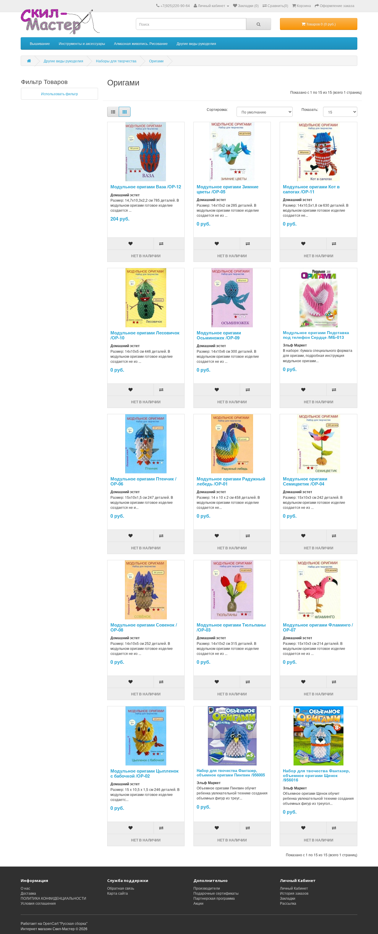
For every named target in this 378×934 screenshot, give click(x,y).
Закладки (287, 898)
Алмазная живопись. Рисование (141, 43)
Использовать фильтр (59, 93)
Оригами (156, 60)
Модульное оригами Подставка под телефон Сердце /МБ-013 (316, 334)
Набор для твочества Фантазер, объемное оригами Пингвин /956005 (231, 772)
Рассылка (288, 903)
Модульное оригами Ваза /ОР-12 (145, 186)
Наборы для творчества (116, 60)
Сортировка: (217, 109)
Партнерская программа (214, 898)
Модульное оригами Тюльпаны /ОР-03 (231, 627)
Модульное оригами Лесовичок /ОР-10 (145, 335)
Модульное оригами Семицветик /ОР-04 (305, 481)
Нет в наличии (146, 255)
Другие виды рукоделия (196, 43)
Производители (206, 888)
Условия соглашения (38, 903)
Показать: (308, 109)
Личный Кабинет (294, 888)
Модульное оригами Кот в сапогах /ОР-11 (311, 189)
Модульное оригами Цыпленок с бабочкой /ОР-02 (144, 773)
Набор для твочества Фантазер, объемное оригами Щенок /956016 (316, 775)
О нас (25, 888)
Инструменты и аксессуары (82, 43)
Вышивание (40, 43)
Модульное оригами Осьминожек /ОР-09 (219, 335)
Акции (198, 903)
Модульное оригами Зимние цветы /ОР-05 (227, 189)
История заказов (294, 893)
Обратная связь (120, 888)
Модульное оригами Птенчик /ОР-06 (143, 481)
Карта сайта (117, 893)
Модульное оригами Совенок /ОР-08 (143, 627)
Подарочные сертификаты (216, 893)
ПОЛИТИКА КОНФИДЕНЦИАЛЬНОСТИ (53, 898)
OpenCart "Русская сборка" (65, 923)
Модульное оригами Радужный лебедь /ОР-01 (231, 481)
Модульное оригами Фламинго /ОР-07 (318, 627)
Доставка (28, 893)
